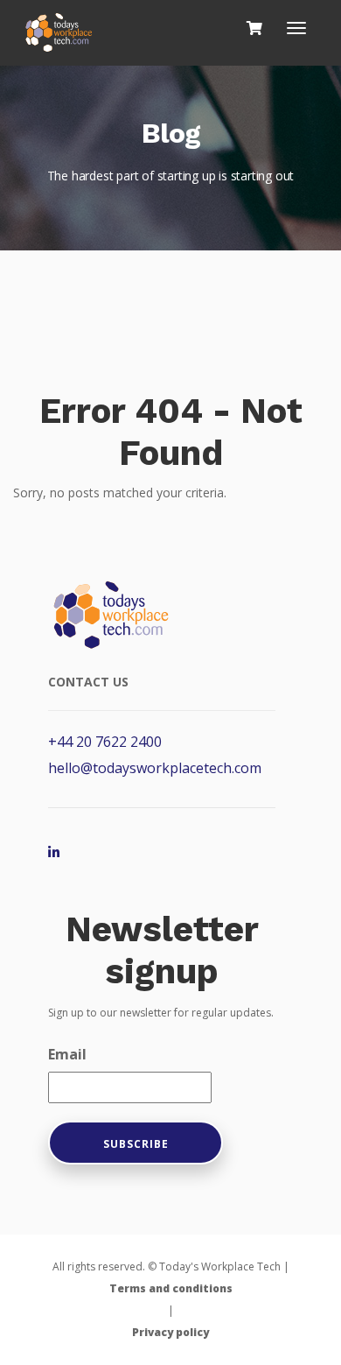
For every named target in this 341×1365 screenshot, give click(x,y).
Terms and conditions (171, 1288)
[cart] (254, 28)
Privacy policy (170, 1332)
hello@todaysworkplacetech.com (154, 767)
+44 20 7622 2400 (105, 741)
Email (67, 1054)
